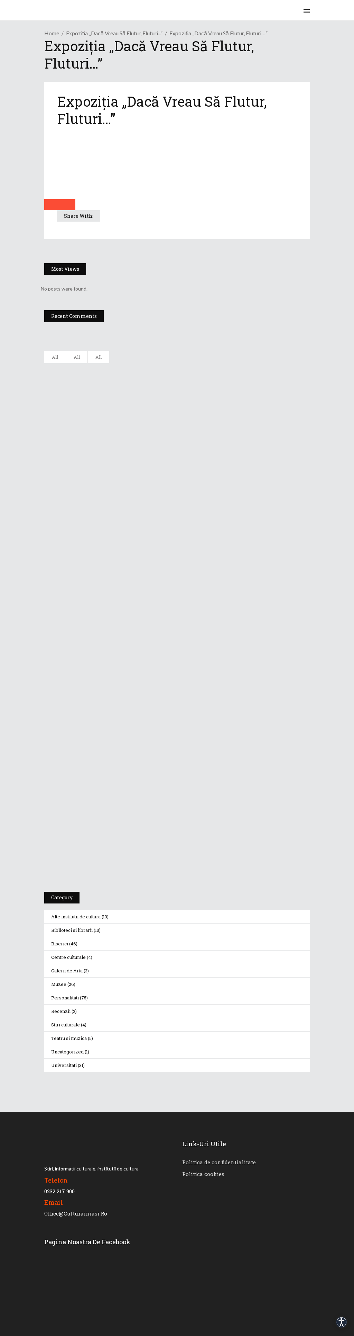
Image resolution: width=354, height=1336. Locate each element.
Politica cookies (203, 1173)
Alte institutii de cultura (76, 917)
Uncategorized (67, 1052)
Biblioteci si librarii (72, 930)
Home (51, 33)
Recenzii (61, 1011)
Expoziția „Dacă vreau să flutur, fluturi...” (114, 33)
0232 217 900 (59, 1191)
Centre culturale (68, 957)
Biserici (59, 944)
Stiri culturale (65, 1025)
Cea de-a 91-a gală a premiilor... (133, 506)
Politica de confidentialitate (219, 1162)
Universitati (64, 1065)
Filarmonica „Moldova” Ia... (127, 369)
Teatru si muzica (69, 1038)
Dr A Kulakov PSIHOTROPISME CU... (138, 437)
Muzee (58, 984)
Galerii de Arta (67, 971)
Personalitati (65, 998)
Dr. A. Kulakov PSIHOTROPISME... (134, 472)
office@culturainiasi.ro (75, 1213)
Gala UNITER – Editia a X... (126, 403)
